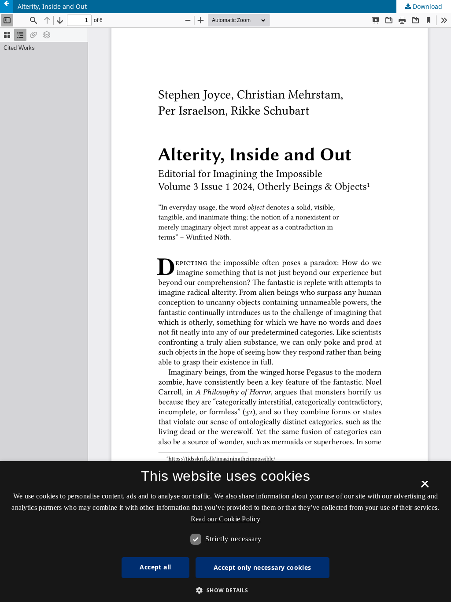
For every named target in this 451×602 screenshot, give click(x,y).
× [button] (425, 487)
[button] (225, 590)
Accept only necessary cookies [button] (262, 567)
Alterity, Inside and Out (52, 6)
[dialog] (225, 531)
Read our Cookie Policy (226, 519)
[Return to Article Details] (6, 6)
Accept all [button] (155, 567)
